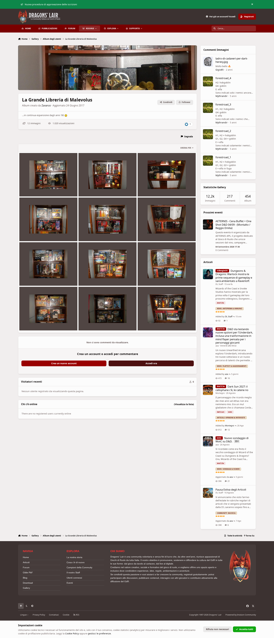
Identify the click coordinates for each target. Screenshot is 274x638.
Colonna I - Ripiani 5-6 (152, 188)
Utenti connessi (74, 577)
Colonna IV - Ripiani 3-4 (93, 322)
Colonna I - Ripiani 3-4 (93, 188)
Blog (25, 577)
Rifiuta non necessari (217, 629)
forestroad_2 (223, 131)
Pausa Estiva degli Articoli (230, 489)
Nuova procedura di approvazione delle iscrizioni (51, 4)
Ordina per (185, 148)
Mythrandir (221, 96)
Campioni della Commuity (79, 567)
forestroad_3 (223, 104)
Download (28, 583)
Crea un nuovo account (64, 363)
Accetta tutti (246, 629)
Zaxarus (46, 105)
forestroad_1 (223, 157)
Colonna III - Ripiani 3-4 (93, 278)
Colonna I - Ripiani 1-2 (34, 188)
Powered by (240, 614)
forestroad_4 (223, 78)
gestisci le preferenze (99, 633)
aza (217, 345)
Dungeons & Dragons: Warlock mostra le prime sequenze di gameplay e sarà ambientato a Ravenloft (233, 276)
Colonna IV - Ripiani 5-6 (152, 322)
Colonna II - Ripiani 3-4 (93, 233)
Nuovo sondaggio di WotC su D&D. (231, 439)
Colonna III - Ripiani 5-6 (152, 278)
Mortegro (220, 393)
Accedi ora (151, 363)
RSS (77, 614)
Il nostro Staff (73, 572)
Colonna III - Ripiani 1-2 (34, 278)
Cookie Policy (72, 633)
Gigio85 (219, 69)
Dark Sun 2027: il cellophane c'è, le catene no (231, 388)
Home (26, 557)
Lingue (23, 614)
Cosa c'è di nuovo (76, 562)
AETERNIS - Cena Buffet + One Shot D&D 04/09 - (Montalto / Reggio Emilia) (233, 224)
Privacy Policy (39, 614)
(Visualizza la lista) (184, 404)
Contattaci (54, 614)
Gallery (26, 588)
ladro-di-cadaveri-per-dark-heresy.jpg (231, 60)
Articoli (26, 562)
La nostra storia (74, 557)
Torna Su (249, 535)
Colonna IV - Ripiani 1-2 (34, 322)
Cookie (66, 614)
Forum (26, 567)
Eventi (70, 583)
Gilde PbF (28, 572)
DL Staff (219, 284)
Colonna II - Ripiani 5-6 (152, 233)
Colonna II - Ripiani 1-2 (34, 233)
